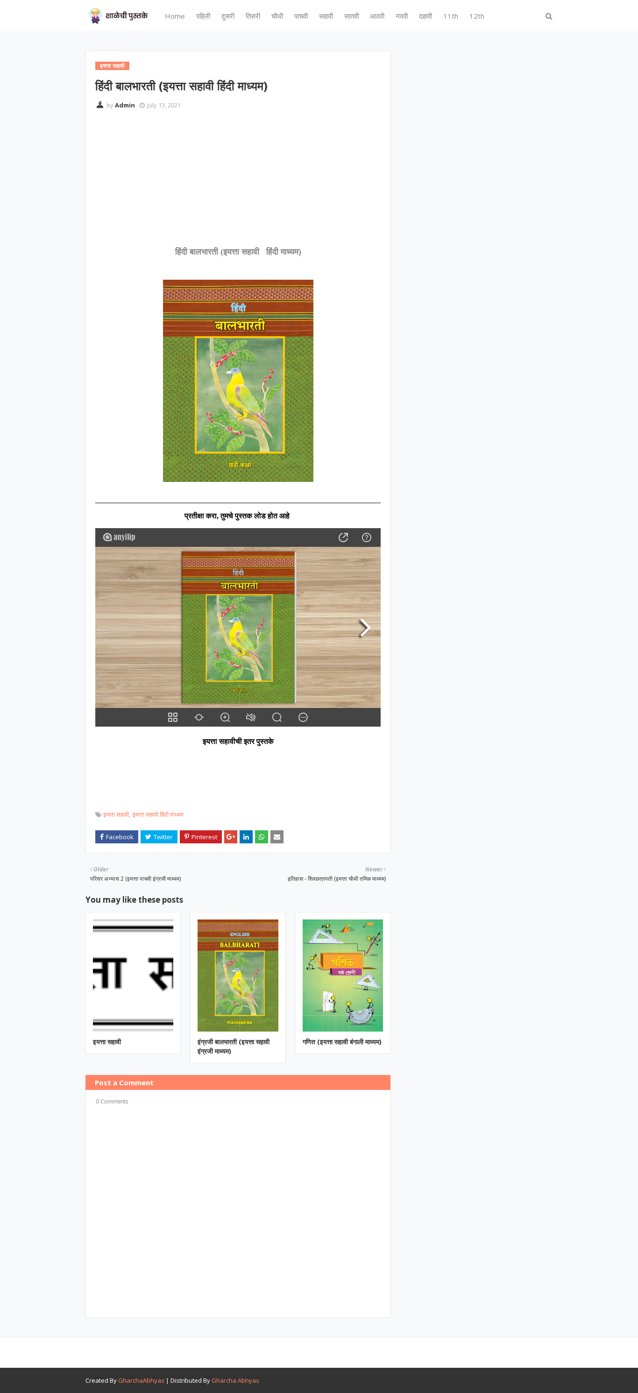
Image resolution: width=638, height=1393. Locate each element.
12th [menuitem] (476, 16)
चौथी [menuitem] (277, 16)
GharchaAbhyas (141, 1380)
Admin (125, 105)
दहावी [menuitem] (425, 16)
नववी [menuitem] (402, 16)
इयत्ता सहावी (116, 814)
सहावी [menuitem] (326, 16)
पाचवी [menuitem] (301, 16)
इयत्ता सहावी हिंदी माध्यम (158, 814)
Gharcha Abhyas (235, 1380)
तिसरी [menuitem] (253, 16)
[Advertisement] (265, 142)
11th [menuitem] (450, 16)
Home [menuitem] (175, 16)
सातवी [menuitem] (351, 16)
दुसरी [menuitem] (227, 16)
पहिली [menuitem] (203, 16)
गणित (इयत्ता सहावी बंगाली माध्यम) (342, 1041)
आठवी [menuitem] (377, 16)
